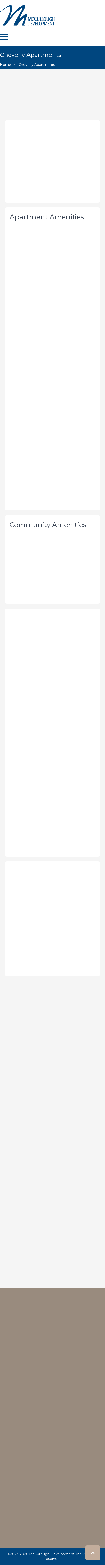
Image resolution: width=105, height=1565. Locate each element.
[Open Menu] (4, 37)
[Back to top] (92, 1552)
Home (5, 65)
